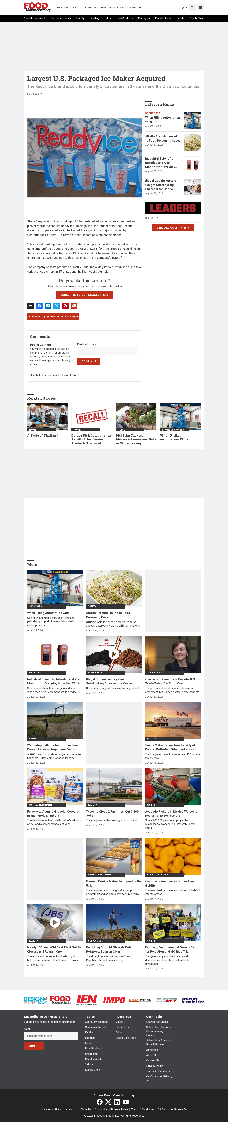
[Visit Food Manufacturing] (61, 1000)
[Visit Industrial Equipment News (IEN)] (86, 1000)
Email (27, 1029)
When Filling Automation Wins (162, 119)
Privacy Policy (119, 1109)
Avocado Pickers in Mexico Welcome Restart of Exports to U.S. (171, 813)
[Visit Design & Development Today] (35, 1000)
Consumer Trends (157, 874)
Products (35, 672)
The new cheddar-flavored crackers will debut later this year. (172, 892)
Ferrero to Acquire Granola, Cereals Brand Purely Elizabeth (52, 813)
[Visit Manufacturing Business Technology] (192, 1000)
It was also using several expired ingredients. (113, 688)
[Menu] (200, 7)
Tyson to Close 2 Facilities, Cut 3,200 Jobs (112, 813)
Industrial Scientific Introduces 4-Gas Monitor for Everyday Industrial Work (160, 163)
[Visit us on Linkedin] (117, 1102)
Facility (152, 738)
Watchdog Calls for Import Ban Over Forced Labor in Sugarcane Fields (52, 747)
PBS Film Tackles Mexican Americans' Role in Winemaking (136, 439)
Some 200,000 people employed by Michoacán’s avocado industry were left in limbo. (170, 824)
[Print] (30, 306)
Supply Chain (154, 672)
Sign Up (34, 1046)
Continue (89, 361)
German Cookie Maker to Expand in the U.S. (113, 883)
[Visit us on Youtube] (126, 1102)
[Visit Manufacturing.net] (166, 1000)
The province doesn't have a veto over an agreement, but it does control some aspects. (172, 690)
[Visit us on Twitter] (108, 1102)
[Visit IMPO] (113, 1000)
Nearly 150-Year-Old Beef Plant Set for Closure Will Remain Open (54, 949)
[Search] (192, 7)
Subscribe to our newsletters (84, 294)
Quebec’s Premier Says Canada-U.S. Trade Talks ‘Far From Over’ (170, 681)
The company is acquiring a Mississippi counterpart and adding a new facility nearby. (112, 892)
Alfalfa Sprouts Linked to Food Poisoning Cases (163, 138)
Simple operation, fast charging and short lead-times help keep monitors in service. (52, 690)
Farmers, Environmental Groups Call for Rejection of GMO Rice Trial (170, 949)
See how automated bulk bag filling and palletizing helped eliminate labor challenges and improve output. (54, 621)
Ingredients (95, 672)
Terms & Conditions (142, 1109)
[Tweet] (56, 306)
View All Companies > (173, 227)
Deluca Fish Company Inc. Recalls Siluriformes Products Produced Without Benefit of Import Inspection (91, 440)
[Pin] (65, 306)
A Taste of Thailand (42, 435)
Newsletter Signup (51, 1109)
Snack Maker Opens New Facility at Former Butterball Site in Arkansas (170, 747)
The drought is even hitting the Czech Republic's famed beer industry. (108, 958)
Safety (92, 606)
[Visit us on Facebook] (100, 1102)
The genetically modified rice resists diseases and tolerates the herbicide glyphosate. (167, 960)
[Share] (39, 306)
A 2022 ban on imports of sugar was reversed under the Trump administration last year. (54, 756)
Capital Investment (40, 805)
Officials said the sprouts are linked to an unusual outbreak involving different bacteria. (113, 623)
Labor (32, 738)
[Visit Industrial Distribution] (140, 1000)
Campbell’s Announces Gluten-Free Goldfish (170, 883)
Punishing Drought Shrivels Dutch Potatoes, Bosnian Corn (109, 949)
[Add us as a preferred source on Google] (74, 306)
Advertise (71, 1109)
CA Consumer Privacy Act (172, 1109)
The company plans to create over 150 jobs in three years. (172, 756)
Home (32, 429)
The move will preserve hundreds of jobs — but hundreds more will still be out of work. (53, 958)
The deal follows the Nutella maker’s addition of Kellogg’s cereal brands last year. (54, 822)
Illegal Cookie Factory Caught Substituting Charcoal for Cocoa (161, 185)
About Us (86, 1109)
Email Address (87, 344)
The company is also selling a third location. (112, 820)
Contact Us (101, 1109)
